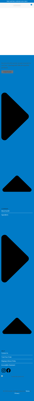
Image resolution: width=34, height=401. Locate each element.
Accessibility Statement (8, 365)
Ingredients (4, 215)
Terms (28, 391)
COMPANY (4, 209)
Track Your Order (6, 357)
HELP (3, 351)
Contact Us (4, 353)
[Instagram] (3, 370)
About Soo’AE (5, 211)
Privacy (17, 393)
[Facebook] (8, 370)
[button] (3, 5)
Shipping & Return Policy (8, 361)
